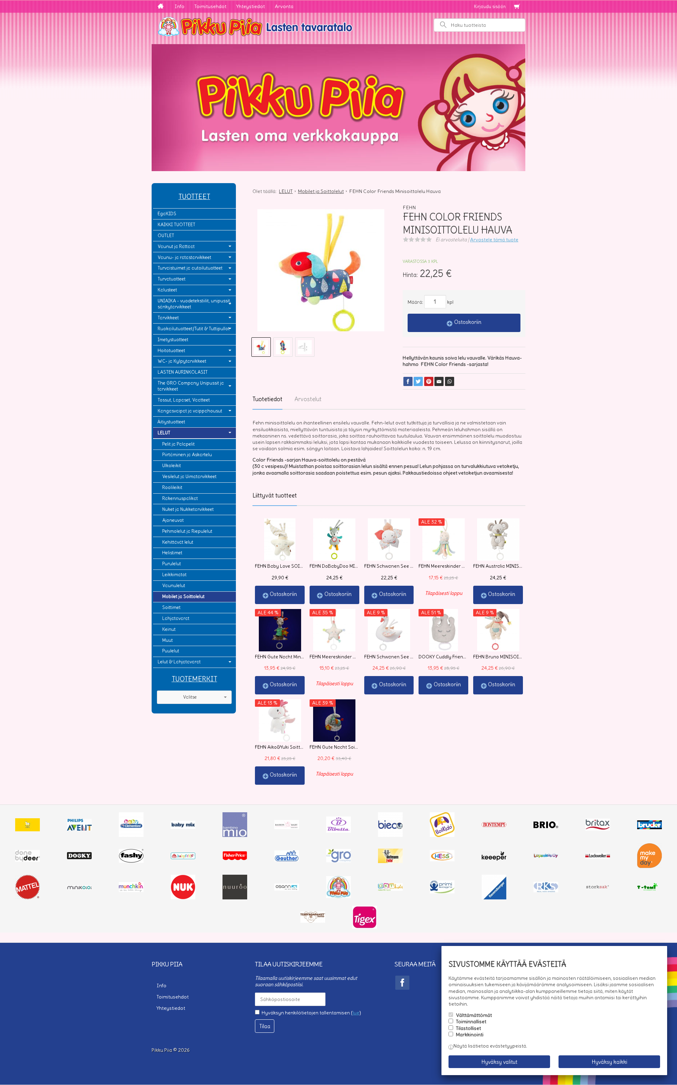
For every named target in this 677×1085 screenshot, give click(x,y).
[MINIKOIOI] (79, 888)
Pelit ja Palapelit (178, 444)
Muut (167, 640)
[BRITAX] (597, 829)
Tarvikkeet (168, 318)
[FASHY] (131, 861)
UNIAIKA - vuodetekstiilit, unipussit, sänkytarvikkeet (194, 304)
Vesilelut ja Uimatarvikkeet (189, 477)
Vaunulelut (173, 586)
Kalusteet (167, 290)
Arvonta (284, 6)
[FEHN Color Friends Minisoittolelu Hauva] (320, 272)
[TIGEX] (364, 927)
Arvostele (494, 239)
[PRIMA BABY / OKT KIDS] (390, 889)
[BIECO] (390, 835)
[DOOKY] (79, 857)
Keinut (169, 629)
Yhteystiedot (250, 6)
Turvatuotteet (171, 279)
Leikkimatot (174, 575)
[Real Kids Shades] (545, 890)
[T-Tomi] (649, 890)
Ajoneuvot (173, 520)
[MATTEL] (27, 897)
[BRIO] (545, 826)
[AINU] (27, 829)
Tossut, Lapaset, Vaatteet (184, 400)
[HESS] (442, 859)
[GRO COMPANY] (338, 860)
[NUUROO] (234, 897)
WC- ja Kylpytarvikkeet (182, 361)
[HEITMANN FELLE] (390, 861)
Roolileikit (172, 487)
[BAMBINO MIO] (234, 835)
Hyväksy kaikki (609, 1062)
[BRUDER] (649, 827)
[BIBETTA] (338, 831)
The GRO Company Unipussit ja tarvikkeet (191, 386)
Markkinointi (469, 1034)
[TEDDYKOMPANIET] (312, 921)
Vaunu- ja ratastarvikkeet (184, 257)
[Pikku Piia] (338, 25)
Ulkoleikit (171, 466)
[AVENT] (79, 829)
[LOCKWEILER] (597, 857)
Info (179, 6)
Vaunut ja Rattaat (176, 246)
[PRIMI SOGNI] (442, 891)
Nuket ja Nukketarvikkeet (188, 509)
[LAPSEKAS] (545, 856)
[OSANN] (286, 889)
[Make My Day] (649, 866)
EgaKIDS (167, 214)
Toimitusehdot (210, 6)
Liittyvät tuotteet (274, 495)
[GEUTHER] (286, 859)
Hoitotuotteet (171, 351)
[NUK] (183, 897)
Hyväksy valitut (499, 1062)
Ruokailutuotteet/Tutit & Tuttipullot (194, 329)
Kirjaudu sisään (490, 6)
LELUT (164, 433)
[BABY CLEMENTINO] (131, 835)
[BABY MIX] (183, 827)
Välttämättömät (474, 1015)
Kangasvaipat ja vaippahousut (190, 411)
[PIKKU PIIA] (338, 896)
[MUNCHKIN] (131, 890)
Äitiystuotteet (171, 422)
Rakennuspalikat (180, 498)
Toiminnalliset (471, 1021)
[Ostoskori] (517, 6)
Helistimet (172, 553)
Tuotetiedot (267, 399)
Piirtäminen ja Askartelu (187, 455)
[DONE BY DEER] (27, 860)
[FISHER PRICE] (234, 858)
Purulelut (171, 564)
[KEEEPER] (494, 859)
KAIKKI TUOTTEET (176, 225)
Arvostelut (308, 399)
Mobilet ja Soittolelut (183, 596)
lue (356, 1012)
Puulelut (170, 651)
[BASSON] (286, 827)
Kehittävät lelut (177, 542)
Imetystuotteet (173, 340)
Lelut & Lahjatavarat (179, 662)
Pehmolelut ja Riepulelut (187, 531)
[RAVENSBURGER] (494, 897)
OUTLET (166, 236)
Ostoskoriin (467, 322)
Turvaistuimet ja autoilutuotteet (190, 268)
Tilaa (264, 1026)
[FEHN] (183, 857)
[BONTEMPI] (494, 825)
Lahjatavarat (175, 618)
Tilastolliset (468, 1028)
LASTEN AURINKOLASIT (183, 372)
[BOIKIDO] (442, 835)
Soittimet (171, 607)
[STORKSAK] (597, 888)
